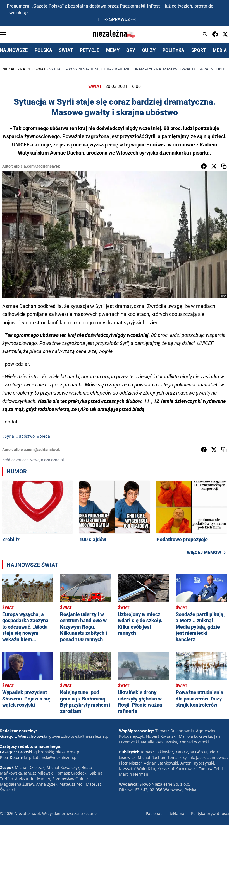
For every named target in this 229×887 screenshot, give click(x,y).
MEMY (113, 50)
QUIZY (149, 50)
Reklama (176, 813)
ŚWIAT (66, 50)
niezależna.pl (16, 69)
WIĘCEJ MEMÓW (204, 552)
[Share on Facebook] (204, 166)
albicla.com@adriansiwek (37, 166)
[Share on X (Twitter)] (214, 166)
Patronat (154, 813)
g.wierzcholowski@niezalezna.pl (79, 736)
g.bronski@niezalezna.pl (57, 751)
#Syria (8, 436)
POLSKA (43, 50)
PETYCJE (89, 50)
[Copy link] (224, 166)
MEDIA (220, 50)
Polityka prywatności (210, 813)
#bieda (43, 436)
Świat (40, 69)
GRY (130, 50)
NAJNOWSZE (14, 50)
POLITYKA (174, 50)
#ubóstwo (25, 436)
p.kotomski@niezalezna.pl (53, 757)
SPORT (198, 50)
